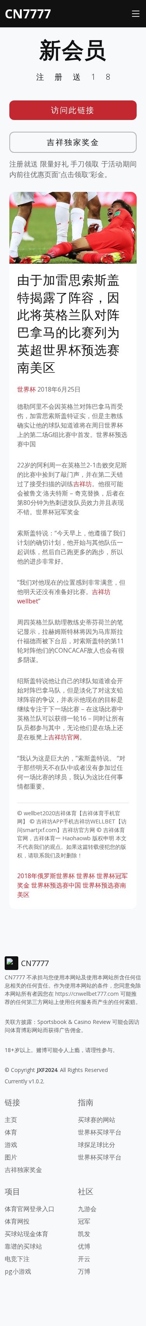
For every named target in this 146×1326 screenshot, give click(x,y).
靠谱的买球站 (23, 1246)
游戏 (11, 1144)
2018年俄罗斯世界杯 (46, 875)
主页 (11, 1119)
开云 (84, 1258)
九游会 (87, 1208)
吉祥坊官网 (63, 737)
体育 (11, 1132)
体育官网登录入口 (30, 1208)
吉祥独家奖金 (73, 142)
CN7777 (28, 13)
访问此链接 (73, 110)
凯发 (84, 1233)
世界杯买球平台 (99, 1132)
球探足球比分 (96, 1144)
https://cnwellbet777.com (87, 993)
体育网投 (17, 1221)
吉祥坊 (82, 484)
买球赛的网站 (96, 1119)
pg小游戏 (18, 1271)
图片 (11, 1157)
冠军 (84, 1221)
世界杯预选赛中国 (56, 885)
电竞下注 (17, 1258)
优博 (84, 1246)
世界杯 (26, 389)
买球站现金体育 (26, 1233)
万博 (84, 1271)
